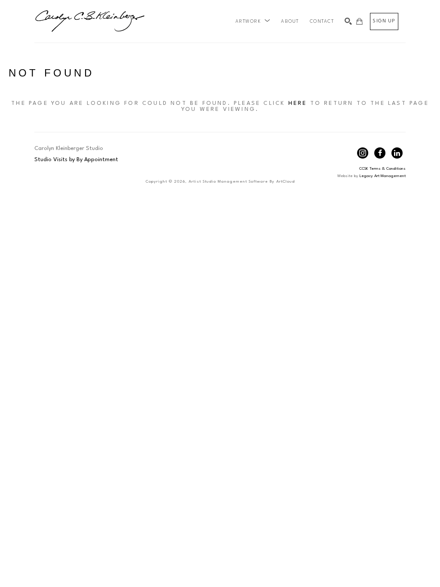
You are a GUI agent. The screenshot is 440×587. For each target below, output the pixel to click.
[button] (253, 21)
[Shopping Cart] (359, 21)
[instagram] (362, 153)
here (297, 103)
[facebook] (379, 153)
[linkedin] (397, 153)
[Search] (348, 21)
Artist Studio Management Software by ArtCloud (242, 181)
